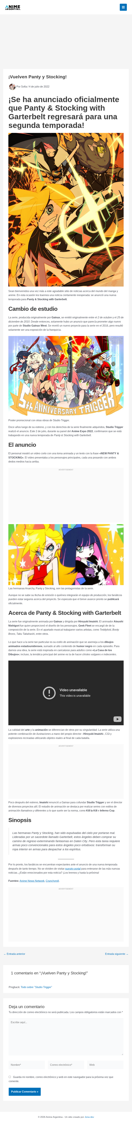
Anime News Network (32, 881)
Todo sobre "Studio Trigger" (36, 987)
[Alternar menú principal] (123, 7)
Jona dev (89, 1117)
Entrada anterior (14, 954)
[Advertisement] (66, 38)
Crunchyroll (52, 881)
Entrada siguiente (116, 954)
